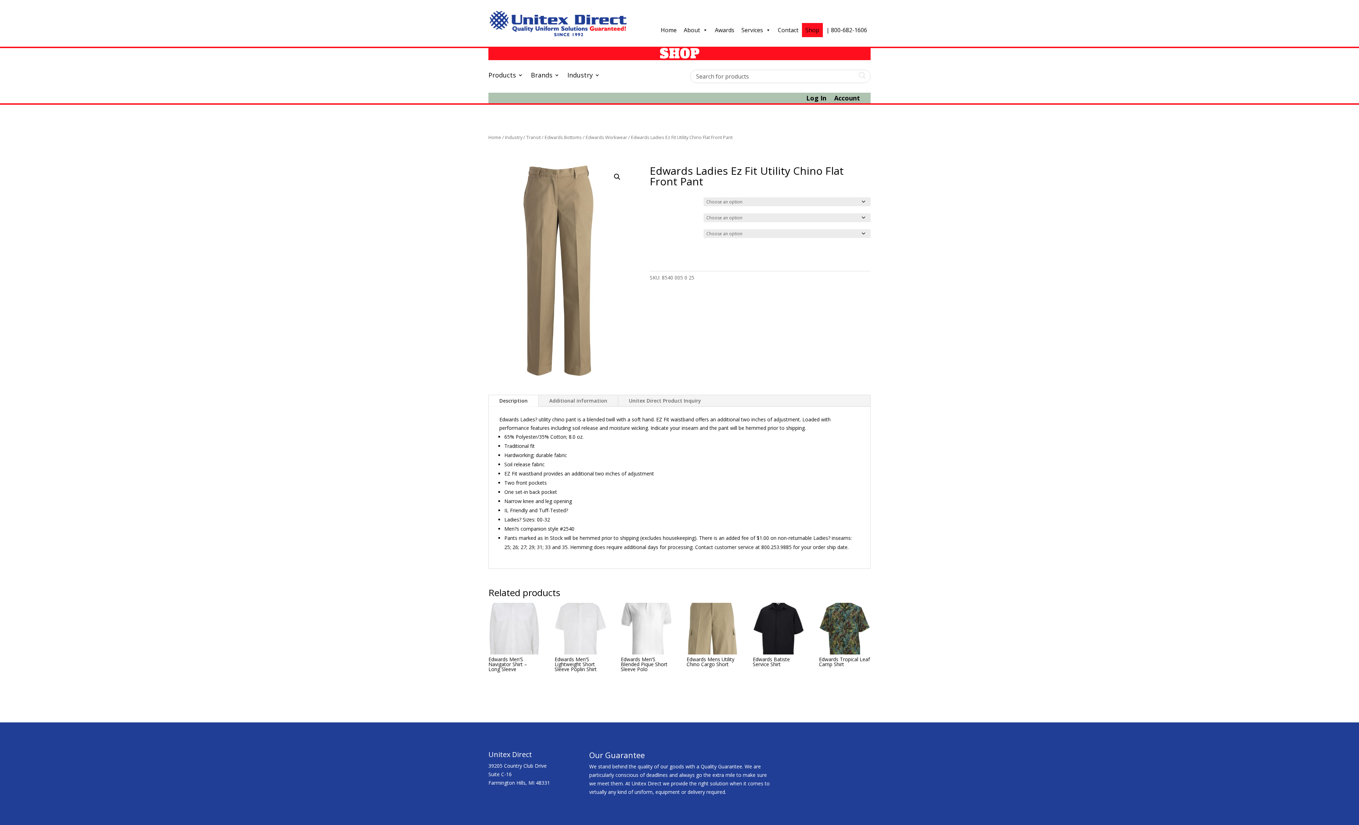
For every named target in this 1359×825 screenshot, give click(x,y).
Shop (812, 30)
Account (847, 99)
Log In (816, 99)
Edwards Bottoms (563, 137)
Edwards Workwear (606, 137)
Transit (533, 137)
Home (669, 30)
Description (513, 400)
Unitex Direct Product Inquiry (665, 400)
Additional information (578, 400)
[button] (617, 177)
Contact (788, 30)
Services (752, 30)
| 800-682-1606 (846, 30)
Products (502, 76)
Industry (580, 76)
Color (657, 200)
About (692, 30)
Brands (541, 76)
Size (656, 216)
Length (659, 232)
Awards (724, 30)
